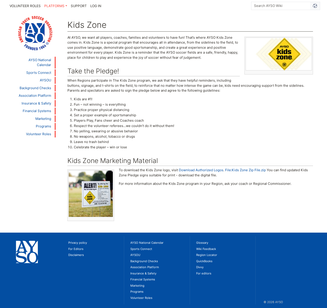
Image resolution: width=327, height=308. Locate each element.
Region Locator (206, 255)
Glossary (202, 242)
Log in (95, 6)
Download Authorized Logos (201, 170)
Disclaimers (76, 255)
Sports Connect (38, 72)
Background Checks (35, 88)
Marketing (43, 119)
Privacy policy (77, 242)
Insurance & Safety (36, 103)
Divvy (200, 267)
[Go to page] (315, 6)
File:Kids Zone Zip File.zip (245, 170)
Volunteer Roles (25, 6)
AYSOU (45, 80)
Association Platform (35, 95)
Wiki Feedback (206, 249)
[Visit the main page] (35, 33)
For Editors (75, 249)
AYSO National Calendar (39, 62)
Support (79, 6)
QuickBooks (204, 261)
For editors (203, 273)
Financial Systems (37, 111)
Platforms (54, 6)
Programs (43, 126)
